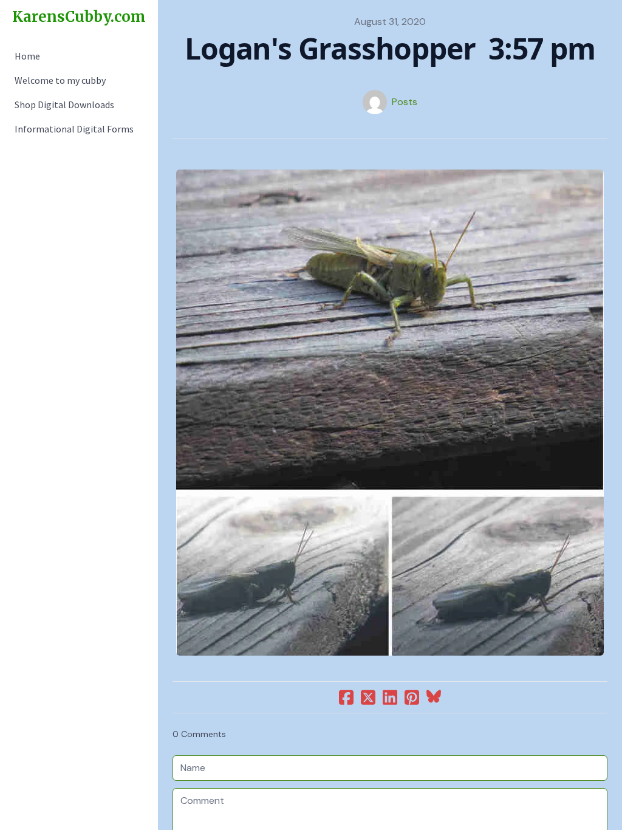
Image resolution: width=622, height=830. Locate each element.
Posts (404, 101)
